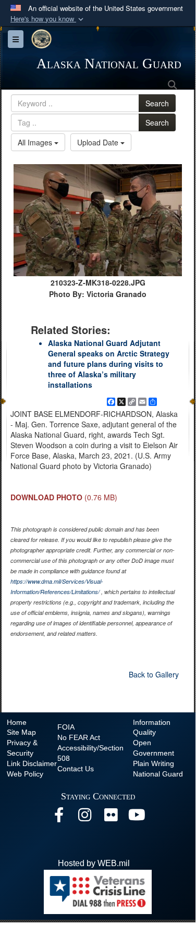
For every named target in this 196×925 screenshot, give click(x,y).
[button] (47, 19)
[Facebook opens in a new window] (59, 817)
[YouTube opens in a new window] (137, 817)
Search (157, 103)
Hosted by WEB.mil (94, 863)
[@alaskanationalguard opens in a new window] (85, 817)
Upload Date (98, 142)
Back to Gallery (154, 674)
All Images (36, 142)
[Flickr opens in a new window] (111, 817)
